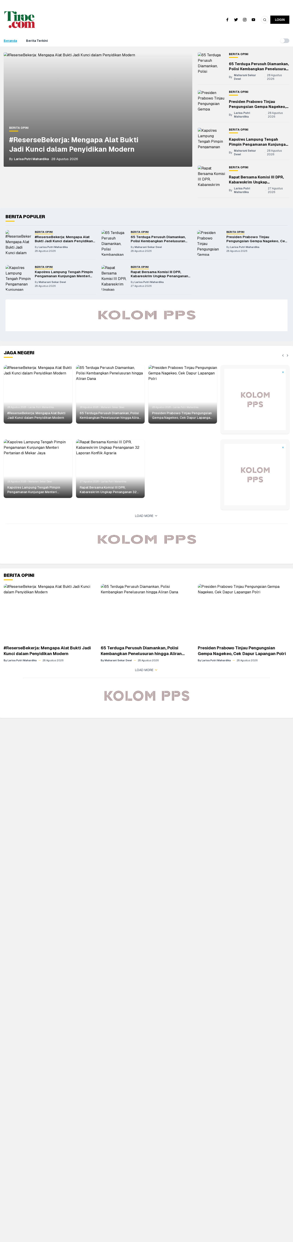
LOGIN (280, 20)
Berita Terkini (37, 41)
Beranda (10, 41)
